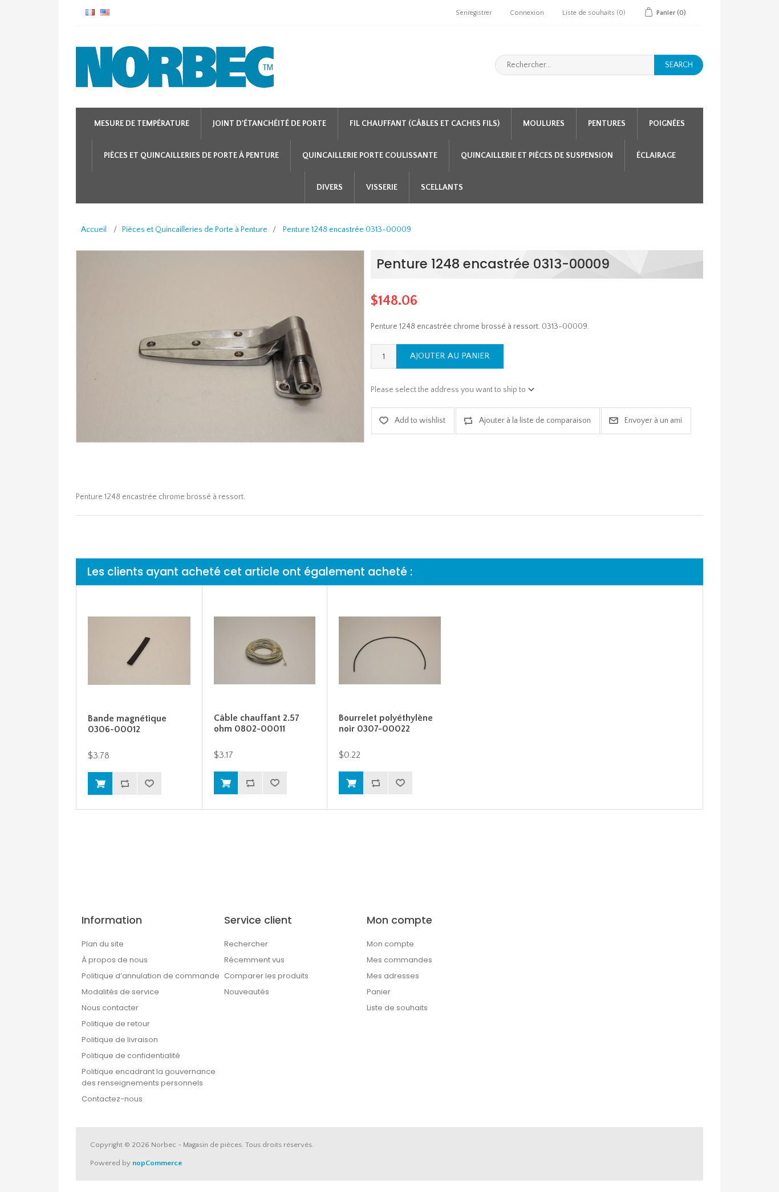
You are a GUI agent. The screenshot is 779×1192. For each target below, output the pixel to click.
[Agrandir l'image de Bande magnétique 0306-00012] (139, 651)
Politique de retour (116, 1023)
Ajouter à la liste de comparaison (535, 420)
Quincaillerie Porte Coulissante (369, 155)
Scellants (442, 187)
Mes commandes (399, 959)
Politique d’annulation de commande (151, 975)
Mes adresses (393, 975)
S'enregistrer (474, 13)
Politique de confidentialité (131, 1055)
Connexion (527, 13)
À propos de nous (115, 959)
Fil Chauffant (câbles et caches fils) (425, 123)
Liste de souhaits (397, 1007)
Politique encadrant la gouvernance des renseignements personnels (149, 1077)
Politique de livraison (120, 1039)
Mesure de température (141, 123)
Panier (379, 991)
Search (679, 65)
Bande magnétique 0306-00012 (127, 723)
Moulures (544, 123)
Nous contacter (110, 1007)
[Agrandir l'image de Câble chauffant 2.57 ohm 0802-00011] (265, 651)
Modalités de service (120, 991)
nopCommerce (157, 1163)
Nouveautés (246, 991)
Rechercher (246, 943)
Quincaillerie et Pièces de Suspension (537, 155)
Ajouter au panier (450, 356)
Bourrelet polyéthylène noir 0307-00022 (386, 723)
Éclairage (656, 155)
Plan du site (103, 943)
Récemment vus (254, 959)
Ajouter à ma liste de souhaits (149, 783)
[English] (105, 12)
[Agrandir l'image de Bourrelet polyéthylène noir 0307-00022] (390, 651)
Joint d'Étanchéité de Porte (269, 123)
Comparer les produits (266, 975)
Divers (330, 187)
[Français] (90, 12)
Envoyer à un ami (653, 420)
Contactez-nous (112, 1098)
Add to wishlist (420, 420)
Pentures (607, 123)
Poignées (667, 123)
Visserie (381, 187)
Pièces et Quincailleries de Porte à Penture (191, 155)
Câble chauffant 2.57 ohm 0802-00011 (256, 723)
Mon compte (390, 943)
